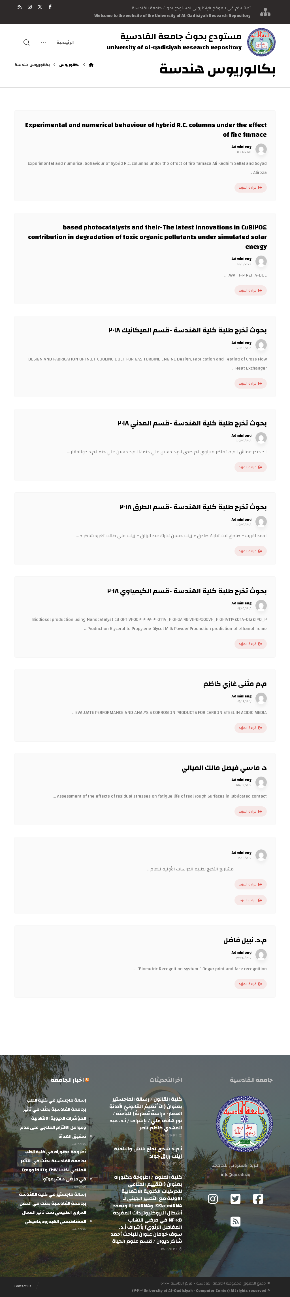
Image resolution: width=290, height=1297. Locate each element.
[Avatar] (261, 149)
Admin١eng (241, 147)
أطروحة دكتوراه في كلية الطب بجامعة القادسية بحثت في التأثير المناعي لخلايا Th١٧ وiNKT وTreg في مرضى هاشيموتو (53, 1165)
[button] (50, 6)
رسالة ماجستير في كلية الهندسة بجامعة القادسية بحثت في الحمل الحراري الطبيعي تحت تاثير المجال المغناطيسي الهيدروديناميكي (52, 1208)
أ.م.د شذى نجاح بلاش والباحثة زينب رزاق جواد (148, 1152)
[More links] (43, 42)
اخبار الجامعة (67, 1080)
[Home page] (91, 65)
